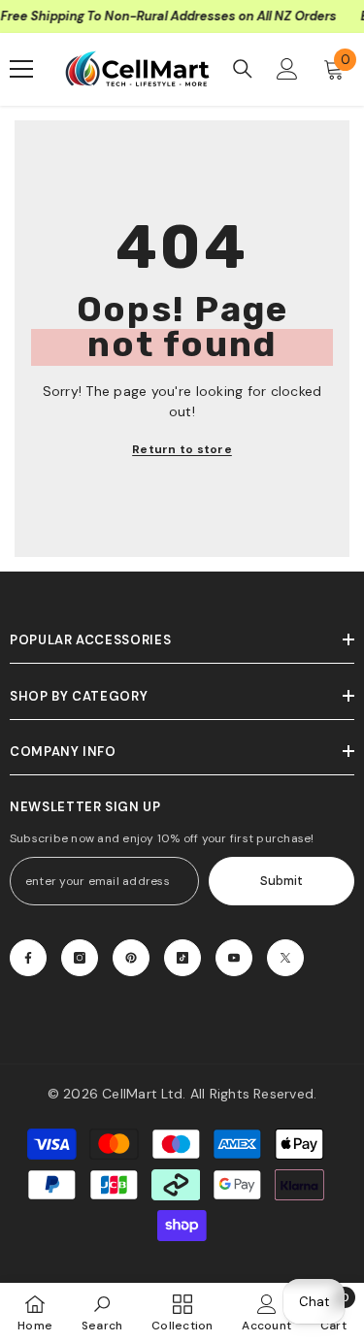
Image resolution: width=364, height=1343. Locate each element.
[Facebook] (28, 957)
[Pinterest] (131, 957)
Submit (281, 880)
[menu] (21, 69)
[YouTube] (233, 957)
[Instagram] (79, 957)
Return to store (182, 449)
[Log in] (287, 69)
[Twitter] (285, 957)
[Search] (242, 69)
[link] (102, 1312)
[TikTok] (182, 957)
